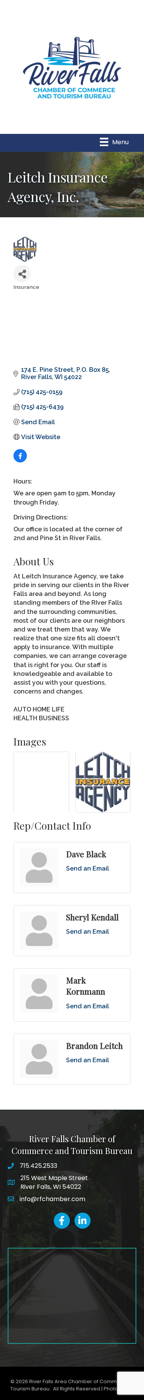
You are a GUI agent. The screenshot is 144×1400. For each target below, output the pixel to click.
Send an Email (87, 868)
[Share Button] (22, 273)
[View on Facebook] (20, 460)
